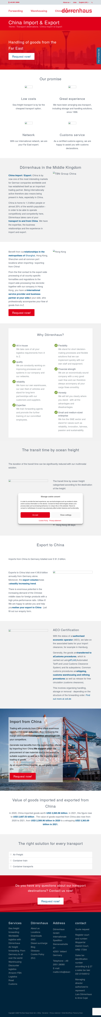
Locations (35, 932)
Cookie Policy (43, 521)
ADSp (39, 1013)
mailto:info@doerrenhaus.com (68, 971)
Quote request (82, 929)
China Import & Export (33, 22)
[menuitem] (67, 2)
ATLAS (72, 660)
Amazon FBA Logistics (15, 974)
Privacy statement (55, 521)
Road (11, 980)
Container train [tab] (20, 860)
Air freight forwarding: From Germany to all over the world (16, 952)
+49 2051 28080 (14, 2)
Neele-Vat (32, 1013)
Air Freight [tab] (18, 854)
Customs (12, 983)
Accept (35, 515)
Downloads (36, 935)
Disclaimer (45, 1013)
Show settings (65, 515)
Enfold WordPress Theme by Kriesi (72, 1013)
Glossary (35, 950)
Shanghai (30, 255)
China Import (15, 175)
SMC (33, 939)
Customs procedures (65, 656)
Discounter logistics (13, 967)
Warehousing (14, 961)
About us (66, 2)
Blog (33, 946)
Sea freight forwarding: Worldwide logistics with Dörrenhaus (14, 936)
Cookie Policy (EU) (37, 956)
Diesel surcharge (39, 943)
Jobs (74, 2)
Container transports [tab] (23, 866)
